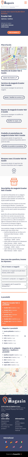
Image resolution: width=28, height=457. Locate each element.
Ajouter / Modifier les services (13, 97)
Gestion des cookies (20, 428)
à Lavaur (9, 335)
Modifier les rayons (13, 121)
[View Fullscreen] (2, 370)
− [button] (3, 51)
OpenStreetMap (23, 69)
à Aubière (10, 319)
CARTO (26, 394)
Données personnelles (18, 425)
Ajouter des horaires (9, 78)
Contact (17, 421)
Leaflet (17, 69)
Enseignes (4, 423)
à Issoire (10, 308)
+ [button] (3, 49)
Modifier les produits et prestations (13, 146)
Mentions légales (19, 423)
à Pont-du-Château (13, 321)
